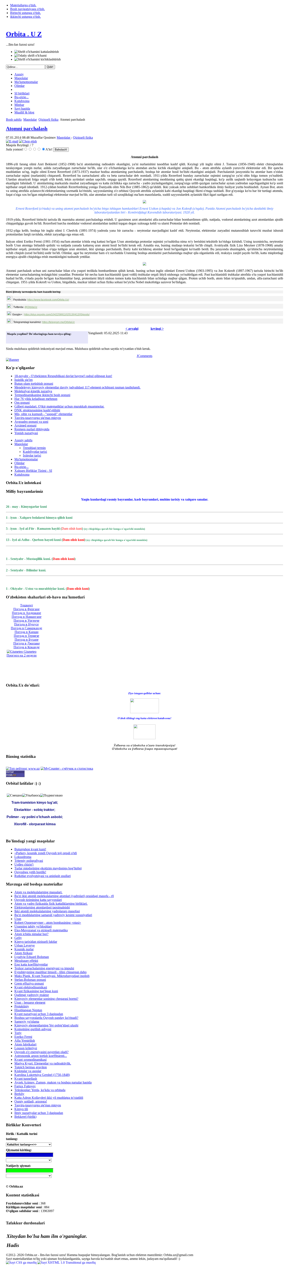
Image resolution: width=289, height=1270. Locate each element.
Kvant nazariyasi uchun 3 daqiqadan (38, 1014)
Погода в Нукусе (26, 624)
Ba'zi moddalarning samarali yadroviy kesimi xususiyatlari (53, 915)
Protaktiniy (21, 1006)
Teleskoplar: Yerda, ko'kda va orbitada (39, 1090)
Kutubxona (21, 101)
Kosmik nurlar (24, 949)
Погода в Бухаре (27, 639)
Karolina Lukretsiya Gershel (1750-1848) (42, 1075)
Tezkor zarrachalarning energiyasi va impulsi (44, 968)
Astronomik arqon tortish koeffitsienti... (40, 1056)
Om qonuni (22, 402)
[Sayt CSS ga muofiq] (21, 1262)
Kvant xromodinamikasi (30, 1059)
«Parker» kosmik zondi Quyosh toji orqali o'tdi (45, 853)
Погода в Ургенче (26, 620)
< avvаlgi (131, 328)
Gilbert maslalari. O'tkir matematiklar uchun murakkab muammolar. (59, 406)
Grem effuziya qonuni (29, 983)
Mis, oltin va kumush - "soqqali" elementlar (43, 414)
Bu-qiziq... (21, 97)
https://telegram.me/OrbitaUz (58, 322)
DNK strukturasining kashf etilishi (37, 410)
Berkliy (19, 1094)
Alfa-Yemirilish (24, 1040)
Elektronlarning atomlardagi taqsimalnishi (42, 907)
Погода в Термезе (26, 636)
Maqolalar (21, 78)
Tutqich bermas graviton (30, 1067)
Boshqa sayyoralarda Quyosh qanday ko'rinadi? (46, 1018)
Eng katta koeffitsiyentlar (31, 964)
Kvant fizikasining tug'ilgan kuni (36, 991)
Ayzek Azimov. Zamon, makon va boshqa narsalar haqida (53, 1082)
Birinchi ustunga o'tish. (25, 13)
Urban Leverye (24, 945)
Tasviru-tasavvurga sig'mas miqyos (37, 418)
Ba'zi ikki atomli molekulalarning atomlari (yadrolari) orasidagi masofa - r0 (64, 896)
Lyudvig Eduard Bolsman (31, 957)
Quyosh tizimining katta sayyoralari (38, 900)
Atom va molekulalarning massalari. (38, 892)
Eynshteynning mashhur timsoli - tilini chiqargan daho (50, 972)
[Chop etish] (28, 141)
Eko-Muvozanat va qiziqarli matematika (41, 930)
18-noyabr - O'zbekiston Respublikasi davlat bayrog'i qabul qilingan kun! (63, 376)
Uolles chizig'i (23, 864)
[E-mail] (12, 141)
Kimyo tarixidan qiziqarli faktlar (35, 941)
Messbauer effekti (26, 960)
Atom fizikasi (23, 953)
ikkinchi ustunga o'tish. (25, 16)
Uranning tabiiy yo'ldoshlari (33, 926)
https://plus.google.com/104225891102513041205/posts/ (56, 314)
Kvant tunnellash (25, 1078)
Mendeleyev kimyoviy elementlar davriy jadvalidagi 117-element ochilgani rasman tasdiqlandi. (77, 387)
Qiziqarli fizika (48, 119)
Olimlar (19, 86)
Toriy (18, 1033)
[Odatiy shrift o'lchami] (30, 55)
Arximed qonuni (25, 425)
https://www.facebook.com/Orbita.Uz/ (48, 299)
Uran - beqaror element (29, 1002)
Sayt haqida (22, 108)
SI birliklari (21, 93)
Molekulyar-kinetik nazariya (33, 391)
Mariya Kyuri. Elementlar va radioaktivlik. (42, 1063)
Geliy (18, 938)
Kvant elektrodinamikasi (30, 987)
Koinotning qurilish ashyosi (32, 1029)
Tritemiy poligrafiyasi (28, 860)
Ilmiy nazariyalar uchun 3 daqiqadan (38, 1113)
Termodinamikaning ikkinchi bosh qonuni (42, 395)
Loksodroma (22, 857)
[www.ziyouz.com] (144, 705)
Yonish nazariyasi (26, 433)
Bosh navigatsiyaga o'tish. (27, 9)
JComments (144, 356)
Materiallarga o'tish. (23, 5)
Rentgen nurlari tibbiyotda (31, 429)
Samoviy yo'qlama (26, 1021)
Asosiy (19, 74)
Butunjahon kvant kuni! (30, 849)
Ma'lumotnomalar (26, 82)
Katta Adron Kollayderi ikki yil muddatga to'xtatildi (48, 1097)
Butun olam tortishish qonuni (33, 383)
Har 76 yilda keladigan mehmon (35, 399)
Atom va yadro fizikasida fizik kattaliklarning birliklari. (51, 903)
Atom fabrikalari (25, 1044)
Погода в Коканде (27, 647)
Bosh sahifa (14, 119)
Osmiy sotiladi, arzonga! (30, 1101)
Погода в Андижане (26, 613)
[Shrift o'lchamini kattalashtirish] (36, 52)
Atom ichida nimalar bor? (31, 934)
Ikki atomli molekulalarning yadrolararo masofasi (47, 911)
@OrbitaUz (31, 307)
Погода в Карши (27, 632)
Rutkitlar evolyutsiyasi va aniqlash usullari (42, 876)
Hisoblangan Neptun (28, 1010)
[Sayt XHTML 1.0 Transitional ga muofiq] (66, 1262)
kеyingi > (157, 328)
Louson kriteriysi (25, 1048)
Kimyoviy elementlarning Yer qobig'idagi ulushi (46, 1025)
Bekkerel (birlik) (25, 1116)
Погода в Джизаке (26, 643)
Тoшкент (26, 605)
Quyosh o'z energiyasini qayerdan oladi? (41, 1052)
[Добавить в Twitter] (11, 339)
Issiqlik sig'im (23, 380)
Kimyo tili (21, 1109)
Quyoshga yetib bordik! (30, 872)
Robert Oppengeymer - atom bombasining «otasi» (47, 922)
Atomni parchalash (26, 128)
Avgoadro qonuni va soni (31, 421)
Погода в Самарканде (26, 628)
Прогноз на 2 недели (22, 655)
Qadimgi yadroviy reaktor (31, 995)
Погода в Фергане (26, 609)
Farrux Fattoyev (25, 1086)
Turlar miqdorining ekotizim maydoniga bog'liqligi (48, 868)
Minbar (19, 105)
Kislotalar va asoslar (27, 1071)
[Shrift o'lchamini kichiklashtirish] (37, 59)
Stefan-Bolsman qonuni (30, 979)
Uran (17, 919)
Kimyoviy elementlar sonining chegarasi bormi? (46, 998)
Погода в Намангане (26, 617)
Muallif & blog (24, 112)
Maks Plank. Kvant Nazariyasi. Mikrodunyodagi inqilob (51, 976)
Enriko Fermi (23, 1037)
